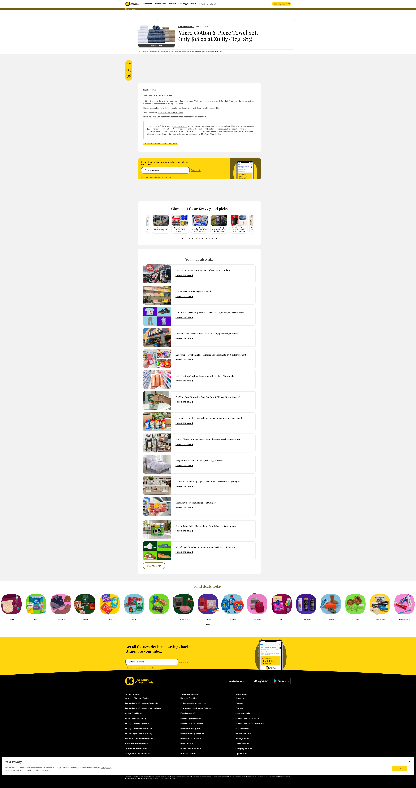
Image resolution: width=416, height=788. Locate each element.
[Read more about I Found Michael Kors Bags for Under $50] (157, 295)
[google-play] (281, 681)
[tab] (189, 238)
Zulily (197, 101)
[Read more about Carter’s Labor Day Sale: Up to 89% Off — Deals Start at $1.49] (157, 273)
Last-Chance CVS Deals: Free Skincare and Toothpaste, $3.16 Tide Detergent (211, 354)
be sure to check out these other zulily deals (160, 144)
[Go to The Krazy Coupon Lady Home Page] (132, 4)
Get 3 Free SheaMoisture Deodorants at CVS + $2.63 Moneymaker (205, 376)
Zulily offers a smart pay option (170, 112)
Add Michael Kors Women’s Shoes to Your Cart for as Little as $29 (205, 547)
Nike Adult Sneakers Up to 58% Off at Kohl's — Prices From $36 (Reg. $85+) (209, 481)
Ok (400, 768)
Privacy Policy (167, 177)
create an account (180, 126)
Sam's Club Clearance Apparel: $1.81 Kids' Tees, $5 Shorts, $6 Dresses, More (210, 312)
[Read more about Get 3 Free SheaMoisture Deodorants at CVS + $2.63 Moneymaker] (157, 379)
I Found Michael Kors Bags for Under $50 (194, 291)
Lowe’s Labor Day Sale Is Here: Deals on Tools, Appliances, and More (207, 333)
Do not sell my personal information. (34, 770)
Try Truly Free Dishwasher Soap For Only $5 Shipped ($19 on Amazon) (208, 397)
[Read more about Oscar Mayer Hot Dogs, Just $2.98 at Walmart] (157, 506)
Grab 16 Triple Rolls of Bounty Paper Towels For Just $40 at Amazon (206, 526)
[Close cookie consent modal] (409, 762)
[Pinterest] (129, 76)
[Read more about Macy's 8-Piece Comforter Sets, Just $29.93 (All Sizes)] (157, 464)
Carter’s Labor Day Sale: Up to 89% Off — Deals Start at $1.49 (203, 270)
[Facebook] (129, 70)
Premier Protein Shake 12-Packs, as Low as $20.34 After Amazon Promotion (210, 418)
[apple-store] (261, 681)
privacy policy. (106, 768)
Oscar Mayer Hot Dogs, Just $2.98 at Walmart (196, 502)
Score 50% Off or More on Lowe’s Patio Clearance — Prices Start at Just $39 (210, 439)
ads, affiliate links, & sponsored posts (159, 51)
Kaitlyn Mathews (186, 26)
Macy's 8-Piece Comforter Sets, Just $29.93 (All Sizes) (199, 460)
